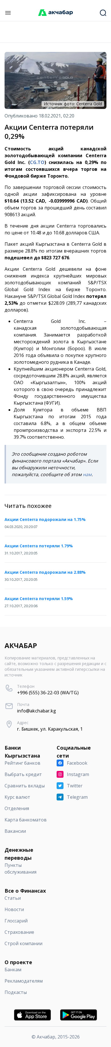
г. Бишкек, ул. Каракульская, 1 (50, 729)
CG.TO (37, 162)
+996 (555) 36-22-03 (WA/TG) (48, 692)
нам (87, 474)
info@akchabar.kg (36, 711)
